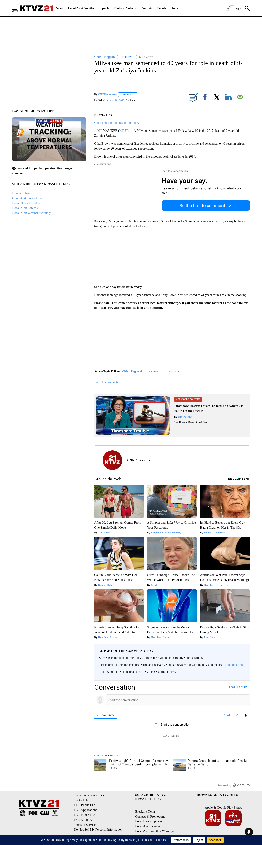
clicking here (235, 664)
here (172, 671)
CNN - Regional (132, 371)
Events (161, 8)
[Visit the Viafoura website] (241, 785)
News (59, 8)
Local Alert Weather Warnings (31, 213)
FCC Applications (85, 810)
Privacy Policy (83, 819)
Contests (146, 8)
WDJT (123, 130)
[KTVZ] (37, 8)
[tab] (105, 715)
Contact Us (81, 800)
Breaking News (22, 193)
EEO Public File (84, 805)
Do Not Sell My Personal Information (98, 829)
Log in (232, 687)
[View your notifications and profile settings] (246, 715)
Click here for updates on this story (116, 122)
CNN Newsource (107, 94)
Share (174, 8)
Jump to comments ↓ (107, 382)
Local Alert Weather (82, 8)
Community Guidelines (89, 795)
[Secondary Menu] (17, 8)
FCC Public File (84, 815)
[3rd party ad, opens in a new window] (133, 433)
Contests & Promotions (27, 198)
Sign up (243, 687)
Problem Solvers (125, 8)
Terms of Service (85, 824)
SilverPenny (184, 416)
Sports (104, 8)
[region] (172, 736)
